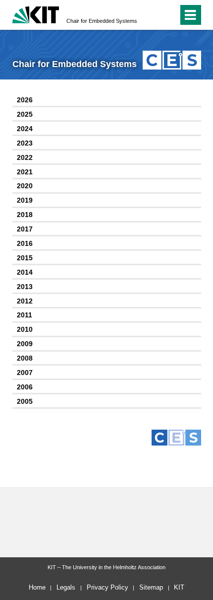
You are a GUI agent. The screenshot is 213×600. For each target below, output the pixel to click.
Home (37, 587)
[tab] (106, 100)
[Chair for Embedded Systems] (172, 60)
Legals (65, 587)
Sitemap (151, 587)
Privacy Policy (107, 587)
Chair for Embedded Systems (101, 21)
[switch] (168, 14)
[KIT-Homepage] (35, 13)
